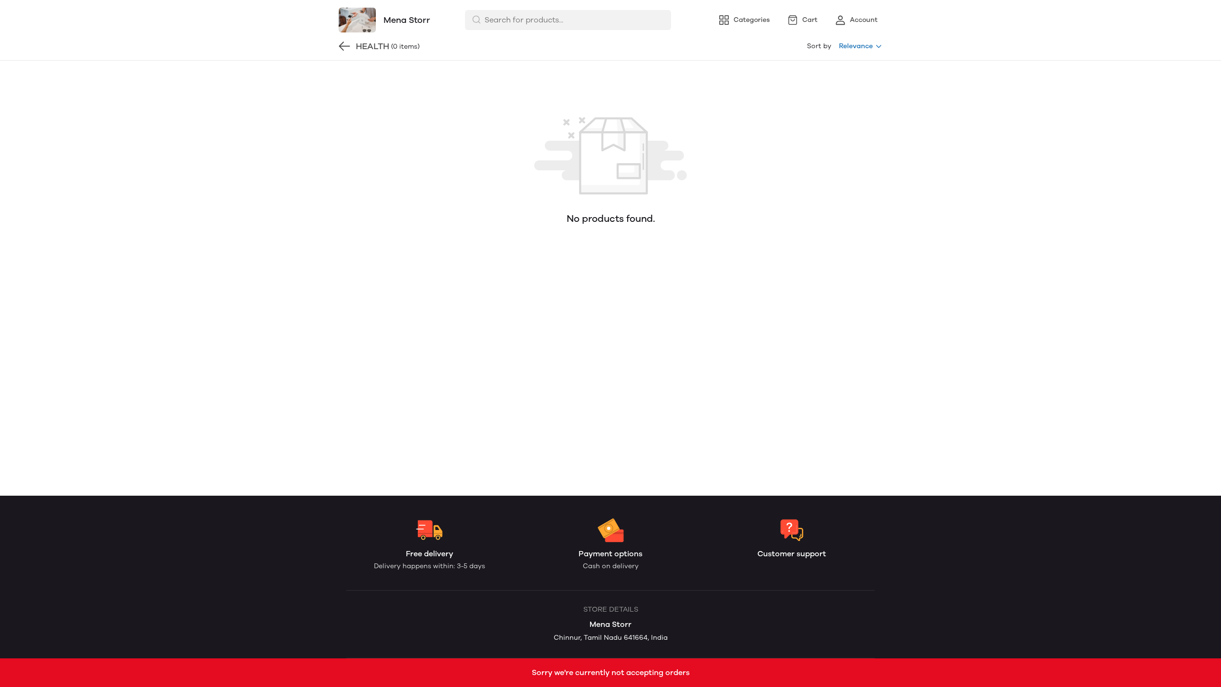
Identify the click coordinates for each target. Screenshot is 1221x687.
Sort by (819, 46)
